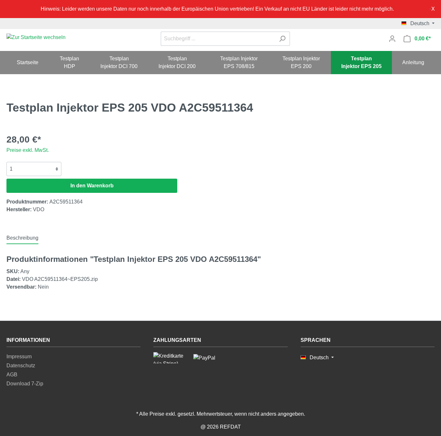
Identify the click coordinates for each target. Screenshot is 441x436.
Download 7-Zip (24, 383)
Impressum (19, 356)
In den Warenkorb (92, 185)
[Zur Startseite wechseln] (36, 38)
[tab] (22, 238)
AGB (11, 374)
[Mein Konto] (392, 39)
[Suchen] (282, 39)
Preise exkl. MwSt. (27, 150)
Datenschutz (20, 365)
